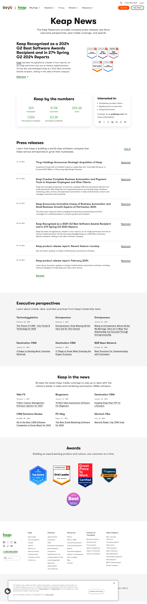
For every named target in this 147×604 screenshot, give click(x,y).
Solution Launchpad (93, 554)
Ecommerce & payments (56, 545)
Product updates (112, 565)
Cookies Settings (96, 591)
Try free (123, 8)
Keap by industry (33, 551)
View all (127, 149)
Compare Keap (33, 554)
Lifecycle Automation (74, 543)
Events (69, 537)
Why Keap (33, 8)
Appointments (52, 537)
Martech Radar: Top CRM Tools (109, 422)
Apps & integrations (93, 548)
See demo (138, 8)
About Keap (32, 537)
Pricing (61, 8)
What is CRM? (71, 540)
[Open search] (121, 3)
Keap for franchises (93, 551)
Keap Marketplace (112, 554)
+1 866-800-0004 (10, 551)
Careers (30, 543)
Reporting (51, 563)
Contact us (32, 560)
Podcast (70, 563)
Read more (21, 77)
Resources (86, 8)
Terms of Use (49, 595)
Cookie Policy (55, 589)
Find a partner (91, 545)
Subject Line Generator (75, 554)
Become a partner (93, 539)
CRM (49, 543)
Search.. (11, 558)
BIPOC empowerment (113, 562)
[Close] (114, 583)
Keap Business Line (54, 554)
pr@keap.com (117, 114)
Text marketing (53, 569)
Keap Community (112, 551)
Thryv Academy (111, 548)
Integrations (52, 551)
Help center (110, 545)
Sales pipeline (52, 566)
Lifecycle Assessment (74, 545)
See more (40, 275)
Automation (51, 540)
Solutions (48, 8)
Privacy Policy (43, 589)
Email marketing (53, 548)
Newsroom (31, 548)
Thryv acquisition (33, 540)
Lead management (54, 560)
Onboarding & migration (114, 557)
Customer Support (112, 542)
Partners (72, 8)
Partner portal (91, 542)
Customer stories (34, 557)
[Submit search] (6, 558)
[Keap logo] (14, 8)
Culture (30, 545)
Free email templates (74, 551)
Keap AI (69, 548)
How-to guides (72, 557)
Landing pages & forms (55, 557)
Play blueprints (111, 559)
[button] (7, 591)
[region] (63, 590)
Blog (68, 560)
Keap (18, 62)
